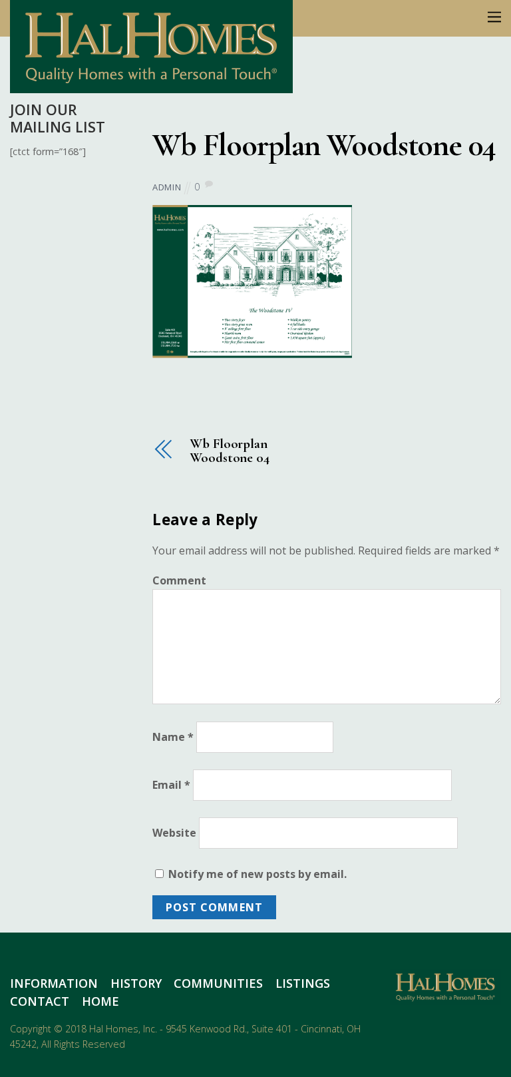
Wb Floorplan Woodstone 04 (324, 145)
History (136, 983)
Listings (302, 983)
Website (174, 832)
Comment (179, 580)
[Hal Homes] (151, 85)
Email (171, 784)
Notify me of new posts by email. (257, 874)
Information (54, 983)
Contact (39, 1001)
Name (173, 737)
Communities (218, 983)
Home (100, 1001)
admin (166, 187)
